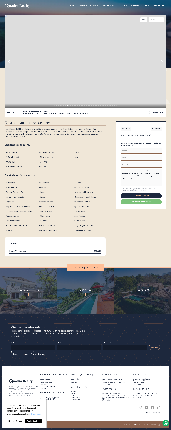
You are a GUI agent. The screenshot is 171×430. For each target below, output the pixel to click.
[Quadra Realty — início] (17, 6)
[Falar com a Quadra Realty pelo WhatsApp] (165, 423)
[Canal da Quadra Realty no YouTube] (146, 407)
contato (123, 5)
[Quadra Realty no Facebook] (152, 407)
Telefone (107, 342)
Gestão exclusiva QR (47, 399)
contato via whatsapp (141, 202)
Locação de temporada (48, 386)
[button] (9, 61)
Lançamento (44, 388)
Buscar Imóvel (45, 379)
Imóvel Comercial (46, 383)
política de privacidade (138, 190)
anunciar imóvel (108, 5)
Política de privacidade (37, 354)
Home (72, 5)
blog (147, 5)
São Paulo (74, 391)
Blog (72, 381)
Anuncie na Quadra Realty (49, 397)
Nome (14, 342)
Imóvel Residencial (46, 381)
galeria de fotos (156, 20)
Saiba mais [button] (36, 414)
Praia (73, 395)
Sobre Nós (75, 379)
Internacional (75, 399)
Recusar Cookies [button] (15, 421)
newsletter (159, 5)
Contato (74, 383)
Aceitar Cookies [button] (33, 421)
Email (59, 342)
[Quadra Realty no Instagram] (140, 407)
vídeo (144, 20)
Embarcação (75, 397)
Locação (43, 385)
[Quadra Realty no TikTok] (159, 407)
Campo (73, 393)
